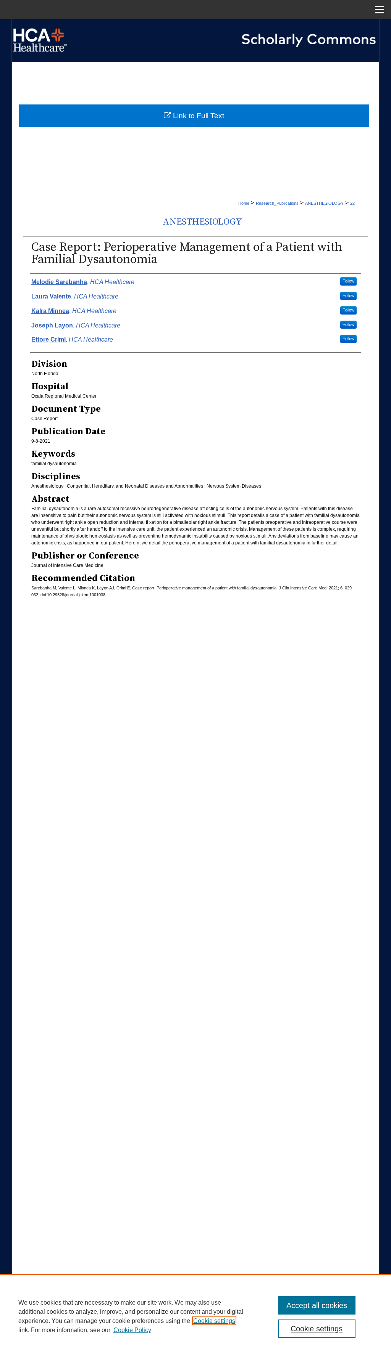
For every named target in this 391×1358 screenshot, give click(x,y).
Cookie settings (214, 1321)
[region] (195, 1316)
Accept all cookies (316, 1305)
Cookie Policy (132, 1330)
